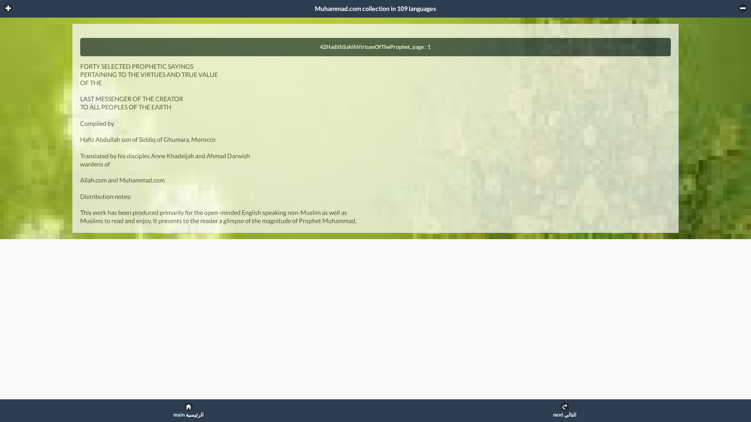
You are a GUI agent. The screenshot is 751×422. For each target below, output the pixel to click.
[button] (8, 8)
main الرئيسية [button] (188, 415)
